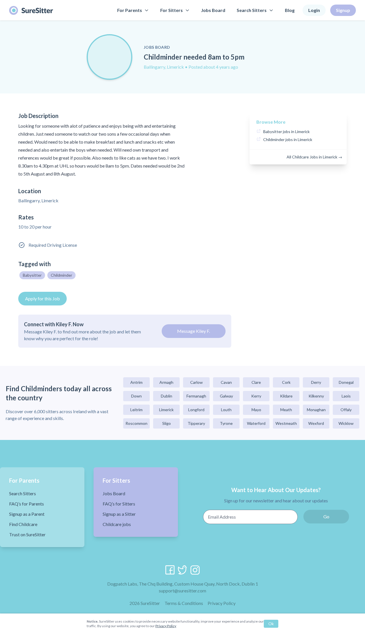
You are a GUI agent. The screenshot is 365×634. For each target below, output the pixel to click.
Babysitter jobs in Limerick (286, 131)
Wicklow (346, 423)
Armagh (166, 382)
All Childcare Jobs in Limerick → (314, 156)
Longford (196, 409)
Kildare (286, 396)
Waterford (256, 423)
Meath (286, 409)
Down (136, 396)
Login (314, 10)
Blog (290, 10)
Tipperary (196, 423)
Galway (226, 396)
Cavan (226, 382)
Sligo (166, 423)
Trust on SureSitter (27, 534)
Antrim (136, 382)
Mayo (256, 409)
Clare (256, 382)
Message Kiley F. (193, 331)
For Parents (129, 10)
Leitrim (136, 409)
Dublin (166, 396)
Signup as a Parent (26, 514)
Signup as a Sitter (119, 514)
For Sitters (171, 10)
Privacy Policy (222, 603)
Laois (346, 396)
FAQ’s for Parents (26, 503)
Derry (316, 382)
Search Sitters (252, 10)
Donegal (346, 382)
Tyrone (226, 423)
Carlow (196, 382)
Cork (286, 382)
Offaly (346, 409)
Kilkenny (316, 396)
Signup (343, 10)
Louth (226, 409)
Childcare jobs (117, 524)
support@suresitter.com (182, 590)
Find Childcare (23, 524)
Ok (271, 623)
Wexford (316, 423)
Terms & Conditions (184, 603)
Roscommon (136, 423)
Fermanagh (196, 396)
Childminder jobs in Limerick (287, 139)
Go (326, 516)
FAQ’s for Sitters (119, 503)
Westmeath (286, 423)
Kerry (256, 396)
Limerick (166, 409)
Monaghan (316, 409)
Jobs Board (213, 10)
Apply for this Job (42, 298)
